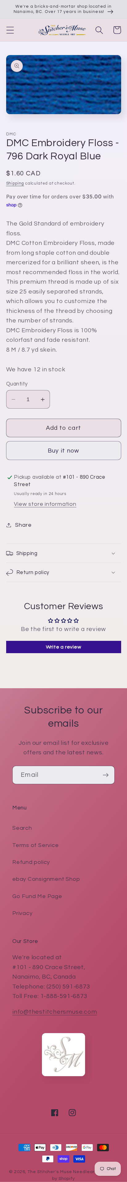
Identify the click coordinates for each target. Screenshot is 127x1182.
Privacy (22, 913)
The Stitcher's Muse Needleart (61, 1171)
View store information (45, 504)
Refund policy (31, 862)
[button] (10, 30)
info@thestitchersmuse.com (54, 1012)
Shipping (15, 183)
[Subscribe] (105, 775)
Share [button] (23, 525)
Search (22, 828)
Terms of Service (35, 845)
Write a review (63, 647)
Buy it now (64, 451)
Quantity (17, 384)
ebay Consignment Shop (46, 879)
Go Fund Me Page (37, 896)
